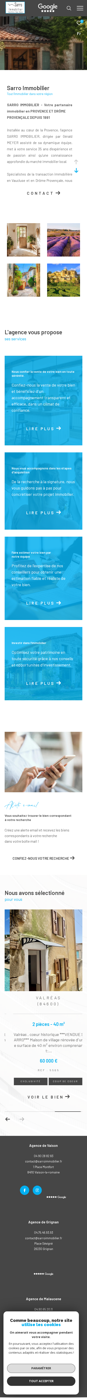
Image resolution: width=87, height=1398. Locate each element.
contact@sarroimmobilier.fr (43, 1239)
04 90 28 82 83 (43, 1157)
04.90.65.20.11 (43, 1310)
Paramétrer (41, 1368)
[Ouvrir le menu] (80, 8)
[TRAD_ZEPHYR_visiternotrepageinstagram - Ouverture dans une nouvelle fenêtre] (37, 1191)
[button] (8, 1120)
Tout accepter (41, 1381)
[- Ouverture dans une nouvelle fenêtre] (43, 1274)
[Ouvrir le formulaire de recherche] (68, 8)
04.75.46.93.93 (43, 1233)
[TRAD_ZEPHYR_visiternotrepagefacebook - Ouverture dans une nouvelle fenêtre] (24, 1191)
